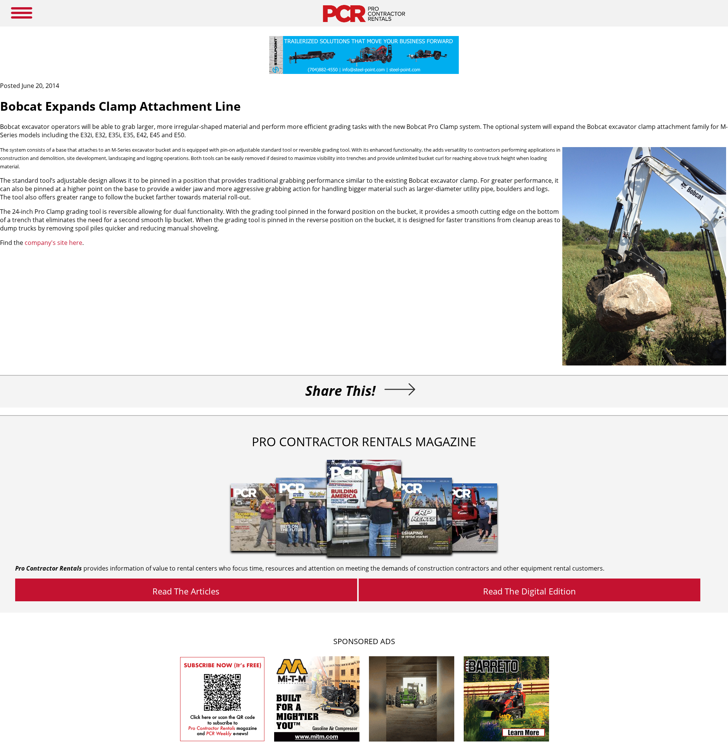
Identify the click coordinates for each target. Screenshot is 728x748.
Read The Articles (186, 591)
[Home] (364, 24)
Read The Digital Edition (529, 591)
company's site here (53, 242)
